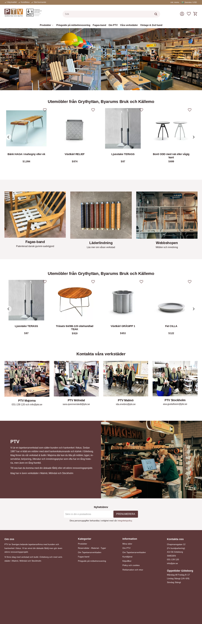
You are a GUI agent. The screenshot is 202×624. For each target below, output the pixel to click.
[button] (188, 13)
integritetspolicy (125, 520)
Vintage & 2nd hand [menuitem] (151, 25)
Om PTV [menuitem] (113, 25)
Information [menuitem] (129, 539)
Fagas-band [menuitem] (99, 25)
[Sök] (156, 14)
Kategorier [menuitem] (84, 539)
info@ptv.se (172, 563)
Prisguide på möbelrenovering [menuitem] (73, 25)
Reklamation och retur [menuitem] (132, 570)
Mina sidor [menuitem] (127, 544)
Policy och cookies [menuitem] (131, 565)
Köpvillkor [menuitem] (126, 561)
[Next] (193, 137)
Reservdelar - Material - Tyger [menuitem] (92, 548)
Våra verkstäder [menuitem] (129, 25)
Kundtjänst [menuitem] (127, 556)
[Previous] (8, 137)
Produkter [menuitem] (45, 25)
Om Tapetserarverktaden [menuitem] (89, 552)
